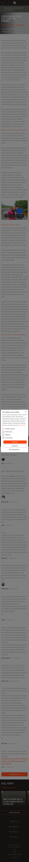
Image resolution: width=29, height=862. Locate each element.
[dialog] (14, 431)
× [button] (25, 411)
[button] (14, 449)
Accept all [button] (15, 442)
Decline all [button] (15, 446)
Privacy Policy (22, 425)
